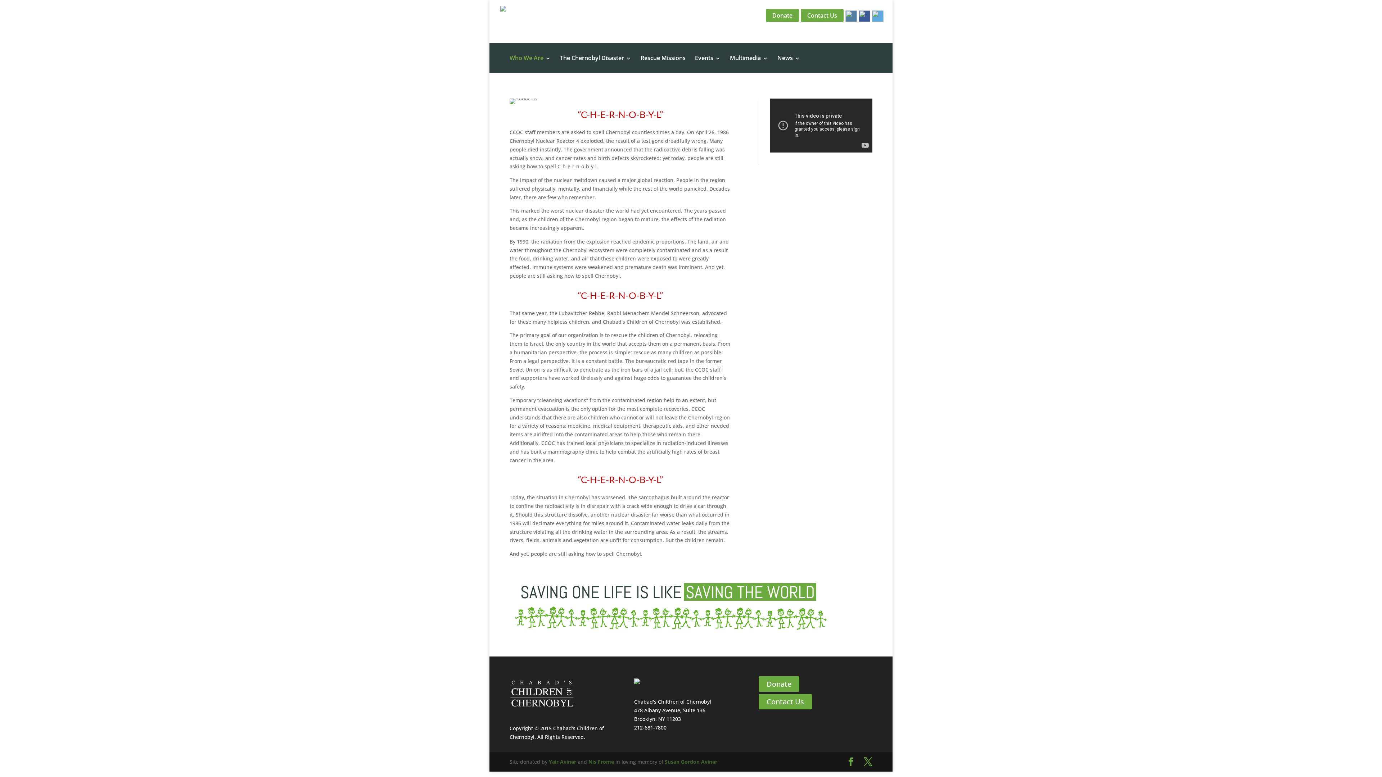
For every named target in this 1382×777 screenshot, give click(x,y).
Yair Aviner (562, 761)
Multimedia (745, 58)
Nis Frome (601, 761)
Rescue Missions (663, 58)
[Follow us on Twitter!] (877, 15)
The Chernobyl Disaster (592, 58)
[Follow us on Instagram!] (850, 15)
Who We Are (526, 58)
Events (704, 58)
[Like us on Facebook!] (863, 15)
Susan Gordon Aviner (691, 761)
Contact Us (822, 15)
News (785, 58)
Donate (782, 15)
